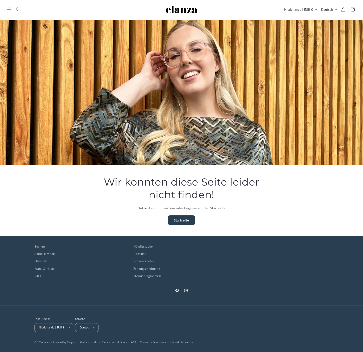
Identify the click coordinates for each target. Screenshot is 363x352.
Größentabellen (144, 261)
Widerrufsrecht (89, 342)
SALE (38, 276)
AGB (133, 342)
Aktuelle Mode (44, 254)
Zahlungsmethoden (146, 268)
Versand (144, 342)
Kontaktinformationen (182, 342)
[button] (8, 9)
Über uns (139, 254)
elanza (48, 342)
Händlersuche (143, 246)
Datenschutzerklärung (114, 342)
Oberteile (40, 261)
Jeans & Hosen (44, 268)
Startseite (181, 220)
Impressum (159, 342)
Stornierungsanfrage (147, 276)
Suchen (39, 246)
